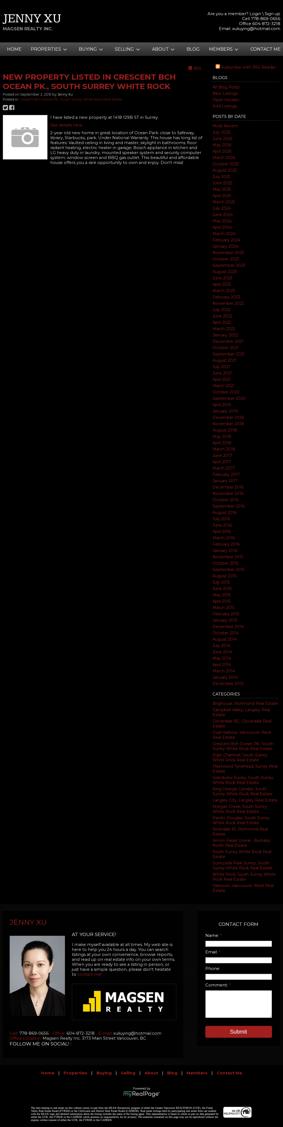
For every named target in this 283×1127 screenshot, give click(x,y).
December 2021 (228, 341)
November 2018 (228, 423)
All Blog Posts (226, 87)
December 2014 (228, 626)
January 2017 (225, 480)
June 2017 (222, 455)
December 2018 (228, 417)
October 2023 (226, 259)
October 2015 (225, 563)
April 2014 (222, 664)
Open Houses (226, 99)
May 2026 (222, 144)
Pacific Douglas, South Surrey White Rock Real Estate (241, 820)
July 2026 (221, 132)
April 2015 (221, 601)
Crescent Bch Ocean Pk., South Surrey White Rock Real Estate (243, 746)
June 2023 (222, 278)
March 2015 (223, 607)
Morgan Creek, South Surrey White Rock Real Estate (240, 809)
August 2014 (225, 639)
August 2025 (225, 170)
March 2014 (224, 670)
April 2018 (222, 442)
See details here (66, 125)
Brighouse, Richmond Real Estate (245, 703)
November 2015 (228, 556)
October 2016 (226, 499)
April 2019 (222, 404)
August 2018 (225, 430)
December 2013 (228, 683)
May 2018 (222, 436)
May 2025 (222, 189)
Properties (75, 1073)
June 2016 (222, 525)
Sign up (272, 13)
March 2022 (224, 328)
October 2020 (226, 392)
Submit (238, 1032)
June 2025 (222, 182)
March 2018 (224, 449)
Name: (212, 935)
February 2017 (226, 474)
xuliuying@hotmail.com (256, 28)
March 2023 (224, 290)
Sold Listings (225, 106)
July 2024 (222, 208)
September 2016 (229, 506)
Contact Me (265, 49)
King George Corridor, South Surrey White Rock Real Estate (242, 791)
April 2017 (222, 461)
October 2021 (226, 347)
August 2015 (224, 575)
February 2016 (226, 544)
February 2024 (226, 240)
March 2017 (224, 468)
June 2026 (222, 138)
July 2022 (221, 309)
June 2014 (222, 651)
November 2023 (228, 252)
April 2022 (222, 322)
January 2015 (225, 620)
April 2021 (222, 379)
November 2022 (228, 303)
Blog (193, 49)
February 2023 (226, 297)
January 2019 (225, 411)
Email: (212, 952)
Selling (128, 1073)
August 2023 (225, 271)
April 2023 (222, 284)
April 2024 (222, 227)
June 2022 (222, 316)
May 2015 (221, 594)
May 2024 (222, 221)
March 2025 (224, 201)
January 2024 (225, 246)
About (151, 1073)
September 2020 (229, 398)
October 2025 (226, 163)
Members (197, 1073)
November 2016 (228, 493)
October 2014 (226, 632)
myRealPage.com (141, 1094)
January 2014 (225, 677)
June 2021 (222, 373)
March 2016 (224, 537)
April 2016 (222, 531)
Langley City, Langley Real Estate (245, 800)
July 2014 (221, 645)
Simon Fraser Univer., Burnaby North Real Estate (241, 843)
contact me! (89, 974)
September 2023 (229, 265)
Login (255, 13)
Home (14, 49)
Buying (104, 1073)
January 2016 (225, 550)
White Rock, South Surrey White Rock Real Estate (244, 877)
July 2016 (221, 518)
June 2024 (223, 214)
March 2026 (224, 157)
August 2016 (225, 512)
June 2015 (222, 588)
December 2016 (228, 487)
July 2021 (221, 366)
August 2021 (225, 360)
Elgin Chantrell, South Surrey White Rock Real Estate (240, 757)
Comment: (217, 985)
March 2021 (224, 385)
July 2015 (221, 582)
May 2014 (222, 658)
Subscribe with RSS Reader (248, 67)
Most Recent (225, 125)
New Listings (225, 93)
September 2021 (229, 354)
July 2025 (221, 176)
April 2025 (222, 195)
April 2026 (222, 151)
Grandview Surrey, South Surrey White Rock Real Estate (243, 780)
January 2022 (225, 335)
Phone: (212, 968)
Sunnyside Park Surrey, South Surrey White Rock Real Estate (242, 865)
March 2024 (224, 233)
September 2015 (228, 569)
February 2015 (226, 613)
